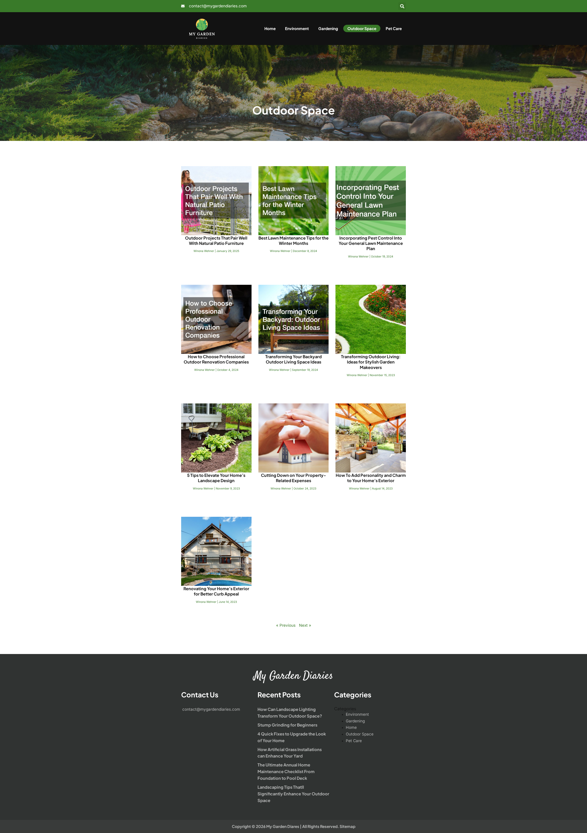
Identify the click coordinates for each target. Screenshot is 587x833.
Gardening (328, 28)
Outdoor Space (361, 28)
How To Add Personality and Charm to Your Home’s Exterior (371, 477)
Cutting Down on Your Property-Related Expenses (293, 477)
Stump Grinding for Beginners (287, 724)
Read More (216, 263)
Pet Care (394, 28)
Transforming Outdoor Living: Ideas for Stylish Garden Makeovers (371, 362)
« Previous (286, 625)
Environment (297, 28)
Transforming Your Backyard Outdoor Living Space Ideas (293, 359)
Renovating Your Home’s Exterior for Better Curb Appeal (216, 591)
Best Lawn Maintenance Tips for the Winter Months (293, 240)
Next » (305, 625)
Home (270, 28)
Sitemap (347, 826)
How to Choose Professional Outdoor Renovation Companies (216, 359)
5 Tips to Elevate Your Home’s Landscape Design (216, 477)
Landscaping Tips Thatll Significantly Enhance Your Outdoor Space (293, 793)
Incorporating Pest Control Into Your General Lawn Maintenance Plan (371, 243)
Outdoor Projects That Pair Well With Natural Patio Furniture (216, 240)
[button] (402, 6)
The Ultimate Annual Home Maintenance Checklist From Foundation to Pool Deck (286, 771)
